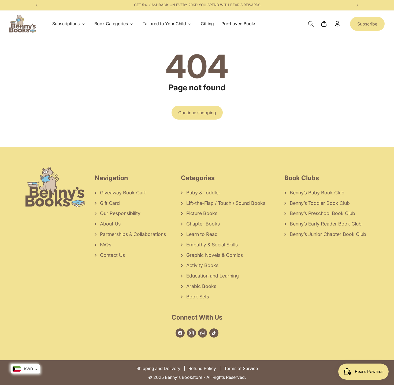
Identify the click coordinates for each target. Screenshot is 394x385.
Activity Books (202, 265)
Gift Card (110, 203)
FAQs (105, 244)
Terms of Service (241, 368)
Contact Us (112, 255)
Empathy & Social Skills (212, 244)
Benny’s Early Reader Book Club (326, 224)
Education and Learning (212, 276)
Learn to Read (202, 234)
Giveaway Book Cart (123, 192)
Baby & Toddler (203, 192)
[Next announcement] (357, 5)
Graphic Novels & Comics (214, 255)
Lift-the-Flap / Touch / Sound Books (225, 203)
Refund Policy (202, 368)
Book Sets (197, 296)
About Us (110, 224)
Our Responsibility (120, 213)
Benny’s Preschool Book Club (322, 213)
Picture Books (201, 213)
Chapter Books (203, 224)
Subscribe (367, 24)
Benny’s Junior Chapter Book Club (328, 234)
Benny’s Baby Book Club (317, 192)
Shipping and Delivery (158, 368)
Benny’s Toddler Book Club (320, 203)
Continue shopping (197, 112)
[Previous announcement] (37, 5)
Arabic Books (201, 286)
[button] (69, 24)
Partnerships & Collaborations (133, 234)
